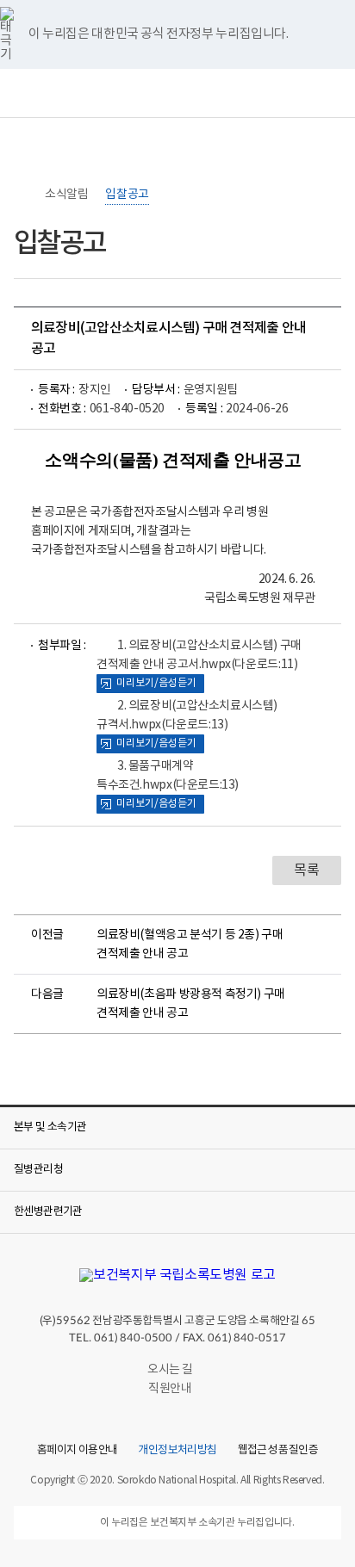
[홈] (22, 194)
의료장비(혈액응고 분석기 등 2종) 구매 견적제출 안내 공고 (190, 944)
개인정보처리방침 (177, 1451)
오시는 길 (170, 1370)
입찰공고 (126, 194)
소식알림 (66, 194)
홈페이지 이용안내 (77, 1451)
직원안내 (169, 1389)
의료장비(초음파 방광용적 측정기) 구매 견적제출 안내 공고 (191, 1004)
